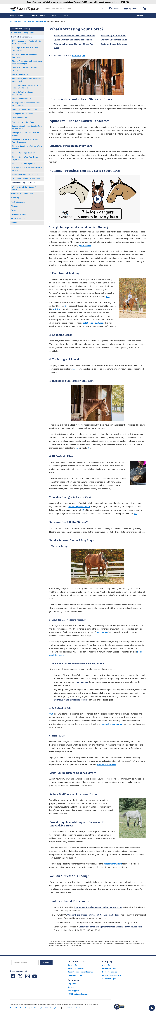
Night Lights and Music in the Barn (25, 110)
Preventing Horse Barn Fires (23, 122)
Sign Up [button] (46, 962)
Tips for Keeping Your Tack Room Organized (25, 158)
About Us (106, 965)
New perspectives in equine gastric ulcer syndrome (98, 907)
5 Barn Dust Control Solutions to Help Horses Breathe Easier (26, 86)
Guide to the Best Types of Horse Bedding (25, 69)
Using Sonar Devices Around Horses (26, 179)
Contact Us (72, 965)
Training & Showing (18, 214)
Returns (71, 987)
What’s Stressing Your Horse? (23, 183)
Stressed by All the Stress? (113, 35)
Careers (81, 1008)
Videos (14, 223)
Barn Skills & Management (37, 21)
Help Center (72, 984)
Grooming (15, 198)
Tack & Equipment (18, 202)
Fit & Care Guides (18, 219)
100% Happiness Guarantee (78, 994)
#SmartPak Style (109, 979)
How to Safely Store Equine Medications (22, 93)
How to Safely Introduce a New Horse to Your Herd (26, 80)
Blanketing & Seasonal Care (22, 194)
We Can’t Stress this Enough (114, 40)
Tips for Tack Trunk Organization (24, 164)
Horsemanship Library (18, 21)
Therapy (14, 206)
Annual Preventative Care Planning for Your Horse (27, 55)
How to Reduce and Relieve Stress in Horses (74, 35)
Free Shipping (73, 991)
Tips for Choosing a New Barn (23, 153)
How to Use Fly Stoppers (21, 99)
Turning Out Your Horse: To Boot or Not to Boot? (27, 169)
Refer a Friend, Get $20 (111, 975)
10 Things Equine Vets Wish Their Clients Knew (25, 49)
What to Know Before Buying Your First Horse (27, 188)
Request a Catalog (109, 972)
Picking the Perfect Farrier (22, 114)
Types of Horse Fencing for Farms (25, 175)
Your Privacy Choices (53, 1008)
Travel (13, 210)
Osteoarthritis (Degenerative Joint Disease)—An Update (93, 915)
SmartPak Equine (78, 55)
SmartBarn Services (76, 969)
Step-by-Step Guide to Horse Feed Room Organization (25, 140)
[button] (102, 8)
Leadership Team (109, 969)
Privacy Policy (24, 1008)
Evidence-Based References (114, 44)
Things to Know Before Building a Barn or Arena (27, 147)
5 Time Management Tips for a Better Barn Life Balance (26, 42)
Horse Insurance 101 (20, 74)
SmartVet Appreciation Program (80, 972)
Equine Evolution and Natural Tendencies (73, 40)
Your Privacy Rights (36, 1008)
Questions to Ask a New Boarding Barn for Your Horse (27, 127)
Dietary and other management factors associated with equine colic (110, 927)
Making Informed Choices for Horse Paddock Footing (26, 104)
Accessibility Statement (70, 1008)
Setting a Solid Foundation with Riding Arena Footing (26, 134)
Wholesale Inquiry (75, 975)
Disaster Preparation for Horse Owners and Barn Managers (27, 62)
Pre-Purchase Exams (20, 118)
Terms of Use (14, 1008)
